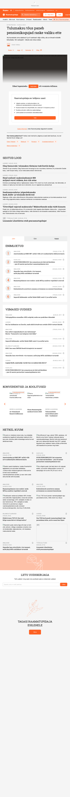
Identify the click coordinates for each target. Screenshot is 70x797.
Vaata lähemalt (22, 129)
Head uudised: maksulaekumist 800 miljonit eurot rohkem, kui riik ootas (19, 179)
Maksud (23, 141)
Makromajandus (12, 146)
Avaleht (5, 19)
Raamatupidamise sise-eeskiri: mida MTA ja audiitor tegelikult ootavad (39, 281)
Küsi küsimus (20, 19)
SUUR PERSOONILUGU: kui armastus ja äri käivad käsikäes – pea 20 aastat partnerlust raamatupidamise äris (49, 459)
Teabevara (51, 19)
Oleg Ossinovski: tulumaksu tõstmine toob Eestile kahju (28, 166)
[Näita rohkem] (56, 10)
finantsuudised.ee (29, 10)
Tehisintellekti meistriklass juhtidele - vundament (51, 414)
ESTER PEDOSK (11, 25)
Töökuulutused (12, 218)
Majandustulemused (12, 346)
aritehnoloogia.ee (40, 10)
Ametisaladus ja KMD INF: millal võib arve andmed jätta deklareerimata (39, 254)
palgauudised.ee (19, 10)
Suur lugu (17, 259)
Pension (34, 141)
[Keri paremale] (65, 404)
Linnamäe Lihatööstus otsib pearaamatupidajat (25, 221)
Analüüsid (17, 251)
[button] (31, 584)
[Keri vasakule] (5, 404)
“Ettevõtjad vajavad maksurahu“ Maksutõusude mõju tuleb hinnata (34, 206)
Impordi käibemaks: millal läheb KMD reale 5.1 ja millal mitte (35, 297)
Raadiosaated (37, 19)
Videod (45, 19)
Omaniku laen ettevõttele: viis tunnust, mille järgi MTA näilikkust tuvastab (32, 355)
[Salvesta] (63, 251)
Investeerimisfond (48, 141)
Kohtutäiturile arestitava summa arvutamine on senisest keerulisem (38, 289)
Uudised (5, 163)
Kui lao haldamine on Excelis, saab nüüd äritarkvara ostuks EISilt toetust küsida (33, 324)
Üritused (29, 19)
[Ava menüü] (11, 10)
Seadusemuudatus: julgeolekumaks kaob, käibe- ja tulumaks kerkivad (19, 193)
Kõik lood (12, 19)
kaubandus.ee (50, 10)
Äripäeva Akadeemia (16, 409)
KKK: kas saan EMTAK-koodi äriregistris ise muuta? (23, 348)
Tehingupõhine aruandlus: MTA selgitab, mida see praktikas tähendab (30, 317)
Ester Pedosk (11, 141)
